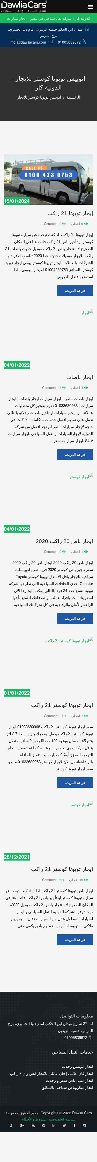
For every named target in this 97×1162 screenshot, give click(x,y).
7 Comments (52, 387)
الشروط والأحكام (34, 1119)
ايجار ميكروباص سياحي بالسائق (67, 1087)
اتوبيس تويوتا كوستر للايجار (39, 97)
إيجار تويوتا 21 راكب (70, 213)
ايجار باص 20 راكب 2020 (64, 541)
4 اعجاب (77, 387)
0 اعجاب (77, 223)
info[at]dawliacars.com (28, 42)
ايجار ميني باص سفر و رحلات (69, 1080)
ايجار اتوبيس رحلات (77, 1066)
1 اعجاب (77, 551)
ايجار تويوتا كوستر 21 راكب (62, 705)
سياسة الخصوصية (62, 1119)
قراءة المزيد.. (75, 290)
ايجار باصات (79, 377)
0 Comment (53, 223)
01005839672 (69, 42)
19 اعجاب (76, 879)
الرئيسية (73, 97)
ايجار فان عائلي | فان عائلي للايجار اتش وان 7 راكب (51, 1073)
